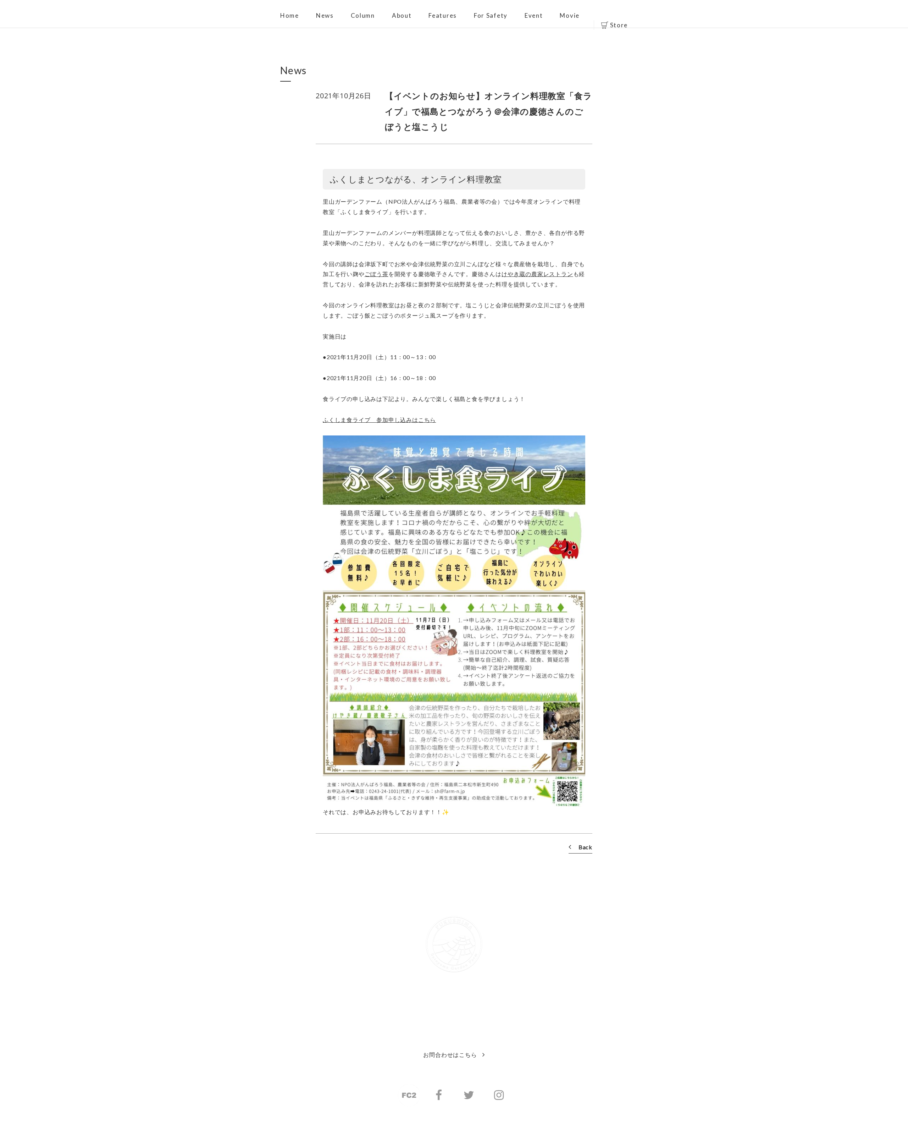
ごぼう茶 (376, 273)
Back (585, 847)
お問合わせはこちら (450, 1054)
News (325, 15)
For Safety (491, 15)
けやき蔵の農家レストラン (537, 273)
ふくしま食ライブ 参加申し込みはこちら (379, 419)
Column (363, 15)
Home (289, 15)
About (402, 15)
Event (534, 15)
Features (442, 15)
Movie (570, 15)
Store (619, 25)
